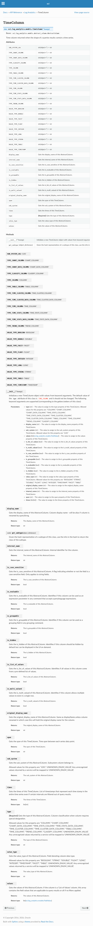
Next (84, 908)
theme (27, 922)
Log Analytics (29, 12)
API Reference (16, 12)
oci (48, 4)
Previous (10, 908)
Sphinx (15, 922)
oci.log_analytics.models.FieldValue (38, 901)
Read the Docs (47, 922)
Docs (5, 12)
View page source (81, 12)
